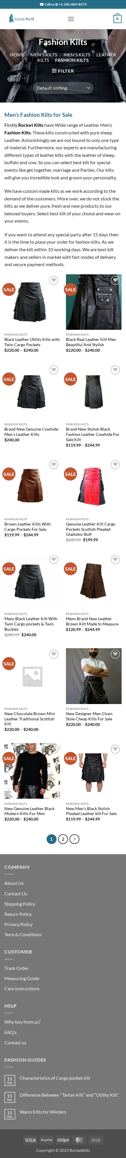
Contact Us (15, 893)
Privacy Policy (18, 924)
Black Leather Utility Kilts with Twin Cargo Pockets (32, 342)
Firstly (23, 125)
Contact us (15, 1042)
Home (17, 54)
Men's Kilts (43, 54)
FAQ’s (10, 1032)
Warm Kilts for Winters (43, 1111)
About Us (14, 883)
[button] (70, 19)
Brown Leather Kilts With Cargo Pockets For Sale (27, 527)
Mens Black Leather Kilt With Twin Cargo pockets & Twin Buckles (30, 623)
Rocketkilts (80, 1150)
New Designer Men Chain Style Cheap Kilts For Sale (89, 716)
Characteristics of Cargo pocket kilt (55, 1078)
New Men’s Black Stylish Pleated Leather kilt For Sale (91, 811)
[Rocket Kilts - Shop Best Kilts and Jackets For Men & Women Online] (33, 19)
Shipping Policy (19, 903)
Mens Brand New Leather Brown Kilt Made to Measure (92, 621)
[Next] (74, 839)
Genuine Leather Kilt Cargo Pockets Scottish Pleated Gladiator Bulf (90, 529)
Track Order (16, 968)
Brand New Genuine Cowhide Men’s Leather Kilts (31, 432)
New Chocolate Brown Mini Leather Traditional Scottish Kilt (29, 718)
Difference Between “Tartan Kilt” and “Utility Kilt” (69, 1095)
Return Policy (18, 914)
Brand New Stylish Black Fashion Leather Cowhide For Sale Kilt (93, 434)
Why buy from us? (22, 1021)
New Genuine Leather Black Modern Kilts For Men (29, 811)
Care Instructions (22, 988)
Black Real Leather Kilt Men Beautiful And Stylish (91, 342)
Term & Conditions (23, 934)
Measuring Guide (21, 978)
